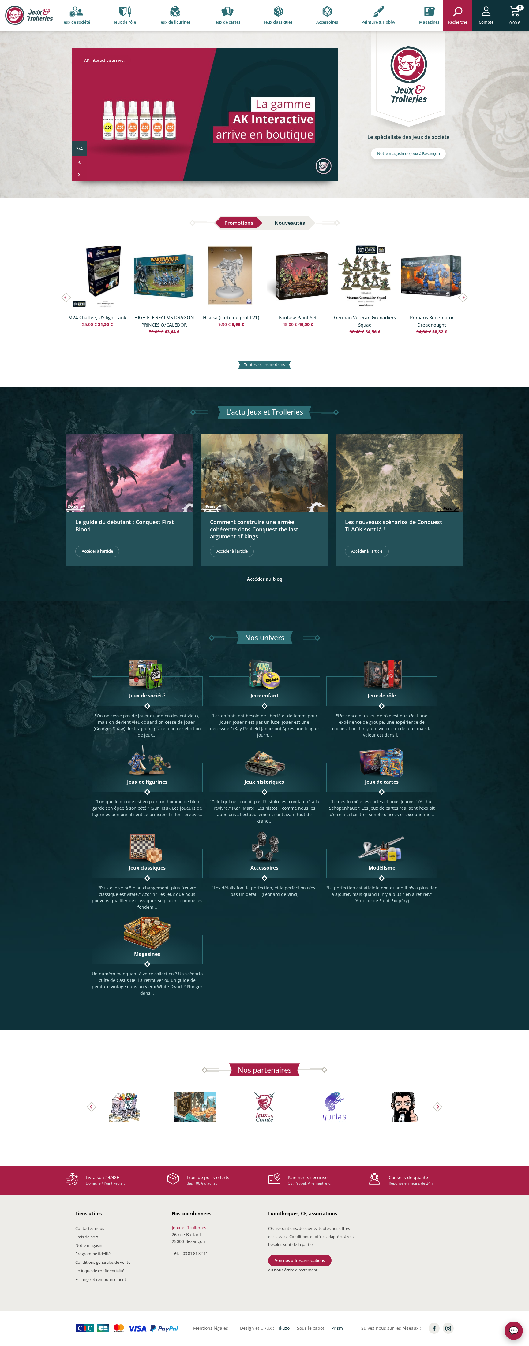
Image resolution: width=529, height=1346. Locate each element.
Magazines (429, 22)
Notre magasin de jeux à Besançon (408, 153)
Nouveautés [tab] (290, 222)
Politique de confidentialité (99, 1271)
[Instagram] (448, 1328)
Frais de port (86, 1237)
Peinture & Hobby (378, 22)
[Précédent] (79, 162)
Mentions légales (210, 1328)
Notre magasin (88, 1245)
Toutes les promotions (264, 364)
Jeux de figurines (174, 22)
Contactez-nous (89, 1228)
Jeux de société (76, 22)
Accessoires (327, 22)
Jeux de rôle (125, 22)
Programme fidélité (93, 1253)
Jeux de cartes (227, 22)
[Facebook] (434, 1328)
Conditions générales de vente (102, 1262)
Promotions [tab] (238, 222)
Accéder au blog (264, 579)
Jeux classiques (278, 22)
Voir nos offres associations (300, 1260)
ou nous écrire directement (292, 1270)
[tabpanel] (264, 307)
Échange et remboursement (100, 1279)
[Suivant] (79, 174)
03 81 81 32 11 (195, 1253)
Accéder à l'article (97, 551)
